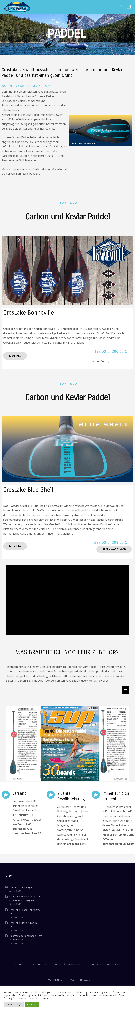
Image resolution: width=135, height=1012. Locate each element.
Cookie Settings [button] (14, 1004)
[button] (125, 690)
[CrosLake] (17, 6)
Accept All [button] (32, 1004)
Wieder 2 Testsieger (21, 887)
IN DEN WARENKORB (114, 549)
